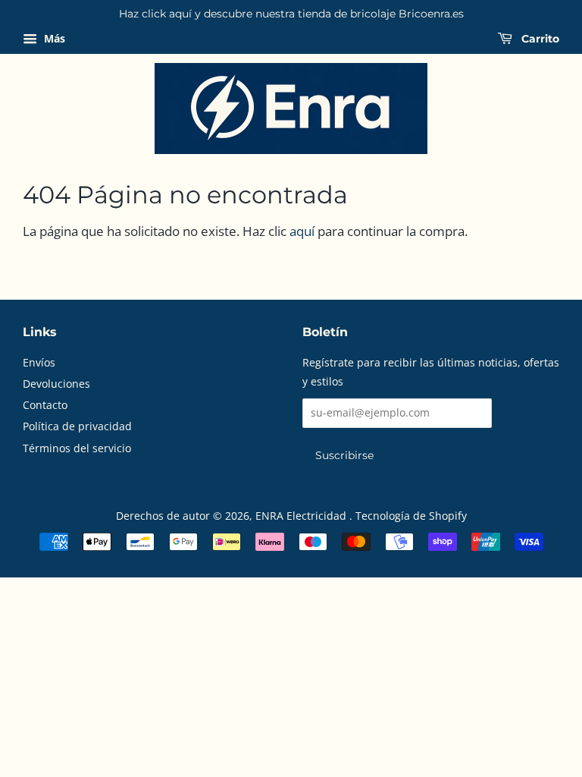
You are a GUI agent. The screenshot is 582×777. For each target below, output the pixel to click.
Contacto (45, 405)
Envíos (39, 362)
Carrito (538, 39)
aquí (301, 231)
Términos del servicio (77, 448)
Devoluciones (56, 383)
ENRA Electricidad (302, 515)
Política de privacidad (77, 426)
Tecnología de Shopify (411, 515)
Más (53, 38)
